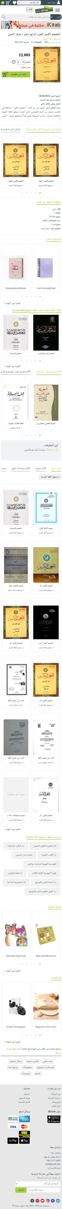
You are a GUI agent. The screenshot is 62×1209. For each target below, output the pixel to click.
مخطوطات (27, 1067)
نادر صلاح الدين (15, 705)
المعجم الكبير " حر (46, 643)
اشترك (21, 1190)
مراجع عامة (13, 1067)
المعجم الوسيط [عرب (46, 353)
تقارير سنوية (32, 1061)
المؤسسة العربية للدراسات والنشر (42, 864)
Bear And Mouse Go (46, 956)
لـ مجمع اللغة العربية (46, 185)
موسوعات (26, 1074)
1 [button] (40, 192)
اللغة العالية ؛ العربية (15, 423)
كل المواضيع (14, 1049)
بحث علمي (47, 1061)
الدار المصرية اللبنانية (16, 882)
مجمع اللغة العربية (51, 39)
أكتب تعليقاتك (51, 450)
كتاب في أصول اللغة (16, 701)
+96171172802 (53, 1161)
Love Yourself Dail (46, 288)
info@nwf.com (53, 1164)
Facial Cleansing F (16, 1027)
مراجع (58, 1053)
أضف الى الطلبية (18, 75)
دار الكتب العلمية (49, 855)
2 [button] (35, 192)
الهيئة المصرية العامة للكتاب (44, 873)
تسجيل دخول (51, 2)
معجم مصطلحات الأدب (16, 815)
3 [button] (31, 192)
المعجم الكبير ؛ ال (46, 586)
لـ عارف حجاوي (16, 428)
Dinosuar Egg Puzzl (16, 956)
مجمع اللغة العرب (45, 533)
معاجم (37, 1074)
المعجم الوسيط (16, 353)
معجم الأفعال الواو (16, 586)
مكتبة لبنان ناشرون (24, 855)
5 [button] (22, 192)
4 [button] (26, 192)
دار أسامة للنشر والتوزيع (45, 882)
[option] (46, 162)
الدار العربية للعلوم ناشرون (45, 846)
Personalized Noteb (16, 288)
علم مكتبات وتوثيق (45, 1067)
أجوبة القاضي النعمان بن (46, 423)
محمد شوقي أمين (45, 762)
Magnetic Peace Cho (46, 1027)
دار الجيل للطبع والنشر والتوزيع (42, 891)
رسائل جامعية (16, 1061)
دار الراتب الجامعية (16, 846)
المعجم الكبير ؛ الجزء (46, 181)
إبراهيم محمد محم (15, 590)
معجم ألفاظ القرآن (46, 528)
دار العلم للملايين (15, 873)
